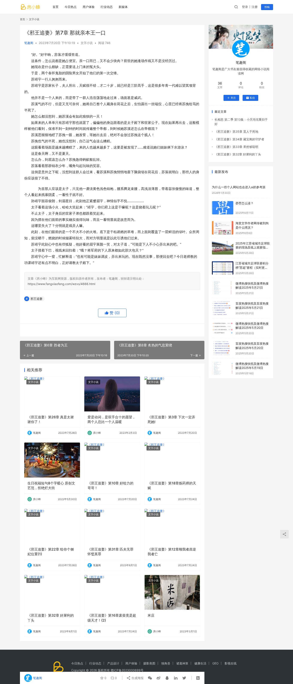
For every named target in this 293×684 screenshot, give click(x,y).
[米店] (172, 592)
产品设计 (113, 663)
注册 (255, 7)
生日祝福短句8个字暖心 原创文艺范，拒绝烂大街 (51, 485)
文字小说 (87, 43)
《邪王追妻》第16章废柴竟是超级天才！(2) (112, 617)
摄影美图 (149, 663)
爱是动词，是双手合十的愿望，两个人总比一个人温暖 (112, 419)
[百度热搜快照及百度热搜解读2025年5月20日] (222, 348)
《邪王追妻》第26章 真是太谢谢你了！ (50, 419)
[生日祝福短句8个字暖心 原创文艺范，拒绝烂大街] (52, 460)
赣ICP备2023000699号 (127, 670)
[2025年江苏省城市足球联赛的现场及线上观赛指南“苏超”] (222, 248)
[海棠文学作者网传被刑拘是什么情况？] (222, 228)
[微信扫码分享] (150, 678)
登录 (245, 7)
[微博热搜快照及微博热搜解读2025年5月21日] (222, 288)
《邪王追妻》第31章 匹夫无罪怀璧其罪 (110, 551)
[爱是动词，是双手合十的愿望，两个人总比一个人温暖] (112, 393)
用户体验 (89, 7)
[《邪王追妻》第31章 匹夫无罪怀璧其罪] (112, 526)
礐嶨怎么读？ (245, 203)
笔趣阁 (28, 43)
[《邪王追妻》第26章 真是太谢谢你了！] (52, 393)
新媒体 (123, 7)
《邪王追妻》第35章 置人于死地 (236, 131)
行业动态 (107, 7)
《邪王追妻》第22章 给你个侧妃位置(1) (50, 551)
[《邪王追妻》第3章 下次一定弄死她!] (172, 393)
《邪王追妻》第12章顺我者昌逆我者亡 (172, 551)
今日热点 (71, 7)
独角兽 (165, 663)
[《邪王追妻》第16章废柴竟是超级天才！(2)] (112, 592)
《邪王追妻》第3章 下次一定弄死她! (171, 419)
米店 (151, 615)
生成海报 (137, 678)
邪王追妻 (36, 298)
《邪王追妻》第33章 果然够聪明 (236, 147)
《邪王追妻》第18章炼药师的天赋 (172, 485)
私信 (252, 97)
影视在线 (231, 663)
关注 (233, 97)
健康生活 (200, 663)
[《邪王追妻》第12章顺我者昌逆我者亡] (172, 526)
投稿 (267, 7)
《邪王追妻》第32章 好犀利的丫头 (50, 617)
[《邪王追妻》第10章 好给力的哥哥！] (112, 460)
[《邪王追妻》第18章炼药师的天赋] (172, 460)
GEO (215, 663)
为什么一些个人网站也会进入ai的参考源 (238, 187)
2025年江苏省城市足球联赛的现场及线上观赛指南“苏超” (253, 247)
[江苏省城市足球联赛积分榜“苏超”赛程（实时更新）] (222, 268)
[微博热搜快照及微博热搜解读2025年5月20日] (222, 328)
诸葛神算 (182, 663)
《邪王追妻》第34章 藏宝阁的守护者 (239, 139)
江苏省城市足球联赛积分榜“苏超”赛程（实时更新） (252, 267)
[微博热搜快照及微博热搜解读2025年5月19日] (222, 368)
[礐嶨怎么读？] (222, 208)
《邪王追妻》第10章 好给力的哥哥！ (110, 485)
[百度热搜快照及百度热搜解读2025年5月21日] (222, 308)
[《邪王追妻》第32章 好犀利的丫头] (52, 592)
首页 (56, 7)
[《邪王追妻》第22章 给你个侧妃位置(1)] (52, 526)
